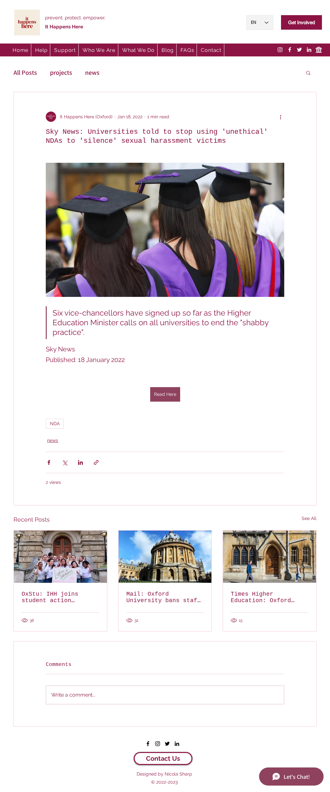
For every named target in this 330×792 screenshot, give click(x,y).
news (92, 73)
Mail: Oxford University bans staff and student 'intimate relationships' (163, 597)
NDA (55, 423)
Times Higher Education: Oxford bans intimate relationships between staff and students (268, 597)
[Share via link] (96, 462)
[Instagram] (280, 49)
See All (309, 518)
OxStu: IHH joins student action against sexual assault (50, 597)
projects (61, 73)
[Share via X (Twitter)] (65, 462)
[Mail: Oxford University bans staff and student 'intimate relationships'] (165, 557)
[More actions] (280, 117)
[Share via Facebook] (49, 462)
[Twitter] (299, 49)
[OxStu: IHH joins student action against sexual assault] (60, 557)
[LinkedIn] (309, 49)
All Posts (25, 73)
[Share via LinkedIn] (80, 462)
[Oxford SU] (318, 49)
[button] (65, 50)
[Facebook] (289, 49)
